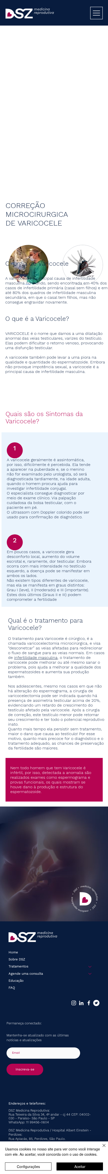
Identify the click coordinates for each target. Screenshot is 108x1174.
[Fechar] (101, 1148)
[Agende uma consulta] (90, 973)
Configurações (28, 1166)
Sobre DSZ (17, 959)
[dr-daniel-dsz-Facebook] (89, 1003)
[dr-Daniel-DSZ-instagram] (74, 1003)
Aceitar (79, 1166)
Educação (16, 981)
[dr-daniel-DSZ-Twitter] (96, 1003)
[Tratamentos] (90, 966)
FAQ (12, 988)
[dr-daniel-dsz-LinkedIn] (81, 1003)
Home (13, 952)
